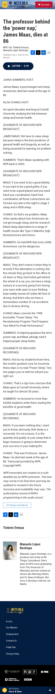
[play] (5, 690)
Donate (45, 4)
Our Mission (11, 627)
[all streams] (51, 690)
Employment (12, 634)
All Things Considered (17, 505)
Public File (11, 647)
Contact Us (11, 641)
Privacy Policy (12, 654)
